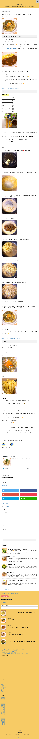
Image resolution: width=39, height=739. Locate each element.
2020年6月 (3, 720)
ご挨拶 (23, 730)
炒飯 (1, 690)
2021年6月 (3, 707)
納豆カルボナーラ (11, 572)
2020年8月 (3, 718)
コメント (5, 512)
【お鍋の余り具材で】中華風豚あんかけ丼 (16, 634)
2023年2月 (3, 697)
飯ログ (8, 503)
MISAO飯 (19, 4)
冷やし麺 (2, 688)
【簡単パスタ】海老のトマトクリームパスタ (16, 619)
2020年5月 (3, 721)
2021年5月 (3, 708)
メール (4, 529)
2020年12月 (3, 713)
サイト (4, 533)
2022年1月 (3, 699)
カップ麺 (2, 683)
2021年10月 (3, 703)
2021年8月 (3, 705)
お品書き (20, 730)
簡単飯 (6, 503)
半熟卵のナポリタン (11, 556)
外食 (1, 689)
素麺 (1, 692)
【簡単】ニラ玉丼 (11, 564)
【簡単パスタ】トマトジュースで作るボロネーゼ (17, 627)
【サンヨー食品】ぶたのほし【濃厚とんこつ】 (17, 580)
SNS (17, 730)
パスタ (3, 503)
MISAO (7, 506)
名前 (4, 525)
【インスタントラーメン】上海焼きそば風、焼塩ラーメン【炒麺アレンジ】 (14, 653)
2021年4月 (3, 709)
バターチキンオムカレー (10, 48)
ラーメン (2, 685)
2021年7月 (3, 706)
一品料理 (2, 686)
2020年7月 (3, 719)
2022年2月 (3, 698)
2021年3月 (3, 710)
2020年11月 (3, 714)
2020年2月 (3, 724)
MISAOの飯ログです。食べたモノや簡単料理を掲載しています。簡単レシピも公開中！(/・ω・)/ (19, 734)
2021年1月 (3, 712)
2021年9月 (3, 704)
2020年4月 (3, 722)
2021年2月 (3, 711)
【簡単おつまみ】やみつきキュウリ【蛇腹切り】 (18, 549)
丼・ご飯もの (3, 687)
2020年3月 (3, 723)
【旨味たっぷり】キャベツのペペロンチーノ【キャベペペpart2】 (21, 612)
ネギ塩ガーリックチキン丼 (8, 589)
